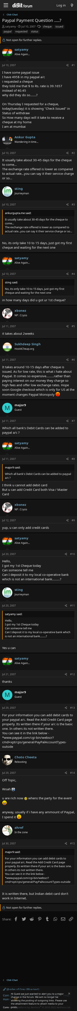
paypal (8, 31)
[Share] (67, 65)
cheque (47, 26)
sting (19, 188)
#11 (72, 605)
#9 (73, 520)
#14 (72, 773)
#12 (72, 674)
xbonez (20, 310)
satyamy (10, 26)
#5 (73, 326)
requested (21, 31)
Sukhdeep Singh (28, 344)
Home (7, 999)
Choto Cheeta (26, 757)
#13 (72, 708)
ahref (19, 827)
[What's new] (72, 5)
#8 (73, 459)
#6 (73, 360)
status (34, 31)
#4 (73, 274)
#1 (73, 65)
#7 (73, 421)
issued (59, 26)
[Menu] (6, 5)
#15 (72, 843)
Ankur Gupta (25, 137)
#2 (73, 153)
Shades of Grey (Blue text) (22, 989)
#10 (72, 554)
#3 (73, 204)
